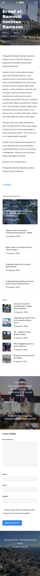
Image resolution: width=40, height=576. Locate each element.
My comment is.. (8, 440)
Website (5, 496)
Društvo (14, 36)
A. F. (6, 33)
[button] (3, 2)
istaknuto (7, 185)
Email (4, 485)
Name (5, 474)
